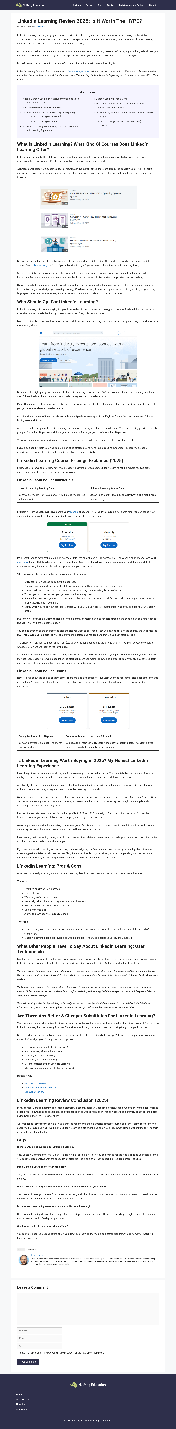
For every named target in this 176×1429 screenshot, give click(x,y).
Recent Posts (31, 1249)
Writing (110, 5)
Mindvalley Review (34, 1091)
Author (20, 1249)
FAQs (104, 125)
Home (19, 1394)
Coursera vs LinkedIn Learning (40, 1087)
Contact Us (21, 1409)
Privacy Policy (22, 1399)
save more (22, 562)
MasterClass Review (35, 1083)
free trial (73, 511)
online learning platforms (78, 71)
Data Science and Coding (131, 5)
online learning (39, 265)
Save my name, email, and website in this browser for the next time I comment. (62, 1352)
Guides (89, 5)
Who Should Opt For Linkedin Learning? (42, 107)
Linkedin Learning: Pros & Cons (111, 98)
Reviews (76, 5)
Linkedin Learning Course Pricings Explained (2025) (48, 112)
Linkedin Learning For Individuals (45, 116)
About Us (153, 5)
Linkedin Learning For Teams (43, 121)
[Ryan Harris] (24, 1264)
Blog (100, 5)
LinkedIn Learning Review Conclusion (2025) (118, 121)
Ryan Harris (37, 1255)
